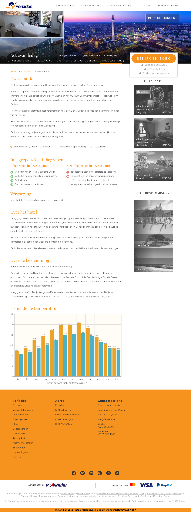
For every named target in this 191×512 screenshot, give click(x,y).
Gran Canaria (132, 494)
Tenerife (122, 494)
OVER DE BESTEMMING (89, 60)
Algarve (33, 496)
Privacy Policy (20, 438)
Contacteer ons (21, 414)
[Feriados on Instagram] (108, 473)
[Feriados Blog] (117, 473)
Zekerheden (19, 447)
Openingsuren (20, 419)
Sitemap (17, 457)
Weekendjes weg (169, 5)
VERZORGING (44, 60)
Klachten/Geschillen (23, 443)
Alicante (113, 496)
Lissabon (159, 496)
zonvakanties (67, 494)
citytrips (70, 496)
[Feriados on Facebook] (74, 473)
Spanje (143, 494)
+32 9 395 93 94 (106, 427)
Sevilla (131, 496)
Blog (15, 424)
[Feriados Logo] (19, 5)
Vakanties (26, 71)
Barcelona (123, 496)
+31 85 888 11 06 (106, 434)
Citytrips (144, 5)
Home (13, 71)
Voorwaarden (19, 433)
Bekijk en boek (154, 58)
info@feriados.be (106, 419)
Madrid (138, 496)
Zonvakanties (64, 5)
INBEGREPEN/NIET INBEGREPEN (22, 60)
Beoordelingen (20, 429)
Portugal (25, 496)
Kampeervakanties (119, 5)
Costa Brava (153, 494)
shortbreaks (83, 494)
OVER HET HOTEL (66, 60)
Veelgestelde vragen (23, 410)
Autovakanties (90, 5)
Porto (167, 496)
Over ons (17, 405)
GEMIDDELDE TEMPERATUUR (111, 60)
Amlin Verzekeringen (142, 501)
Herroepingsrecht (22, 452)
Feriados (68, 510)
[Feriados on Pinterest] (100, 473)
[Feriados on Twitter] (82, 473)
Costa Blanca (165, 494)
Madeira (177, 494)
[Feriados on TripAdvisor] (91, 473)
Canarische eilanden (107, 494)
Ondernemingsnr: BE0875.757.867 (116, 510)
